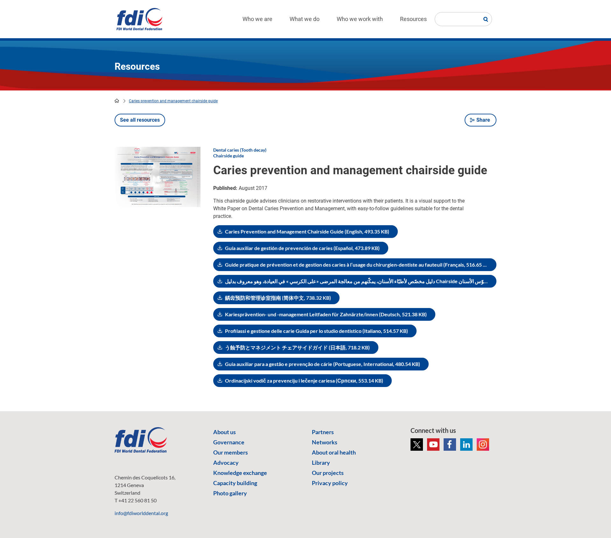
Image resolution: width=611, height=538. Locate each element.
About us (224, 431)
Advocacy (226, 462)
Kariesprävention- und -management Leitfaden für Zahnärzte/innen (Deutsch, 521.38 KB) (326, 314)
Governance (228, 442)
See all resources (140, 120)
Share (483, 120)
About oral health (334, 452)
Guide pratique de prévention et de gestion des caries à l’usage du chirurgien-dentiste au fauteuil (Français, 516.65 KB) (358, 265)
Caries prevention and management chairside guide (173, 101)
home (117, 100)
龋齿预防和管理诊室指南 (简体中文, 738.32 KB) (278, 298)
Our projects (328, 472)
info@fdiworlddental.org (141, 513)
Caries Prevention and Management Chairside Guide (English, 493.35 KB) (307, 231)
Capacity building (235, 482)
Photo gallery (230, 493)
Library (321, 462)
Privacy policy (330, 482)
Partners (323, 431)
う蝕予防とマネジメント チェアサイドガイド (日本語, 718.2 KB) (297, 347)
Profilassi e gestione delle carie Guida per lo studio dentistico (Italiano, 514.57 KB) (316, 331)
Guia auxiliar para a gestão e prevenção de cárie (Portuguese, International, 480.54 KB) (322, 364)
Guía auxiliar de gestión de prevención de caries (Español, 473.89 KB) (302, 248)
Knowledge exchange (240, 472)
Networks (324, 442)
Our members (230, 452)
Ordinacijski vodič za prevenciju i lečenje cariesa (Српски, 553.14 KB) (304, 380)
